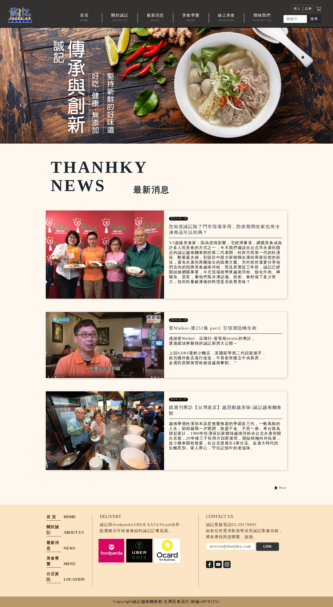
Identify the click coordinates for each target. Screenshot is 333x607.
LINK (267, 546)
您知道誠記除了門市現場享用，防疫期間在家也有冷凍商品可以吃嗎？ (224, 229)
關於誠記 (53, 529)
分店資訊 (53, 576)
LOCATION (74, 579)
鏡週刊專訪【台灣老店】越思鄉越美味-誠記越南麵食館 (225, 410)
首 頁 (51, 517)
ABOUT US (74, 532)
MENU (70, 564)
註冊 (308, 8)
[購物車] (319, 8)
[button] (120, 18)
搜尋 (314, 19)
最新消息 (53, 545)
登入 (297, 8)
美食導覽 (53, 561)
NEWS (69, 548)
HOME (70, 517)
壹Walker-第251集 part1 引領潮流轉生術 (213, 328)
